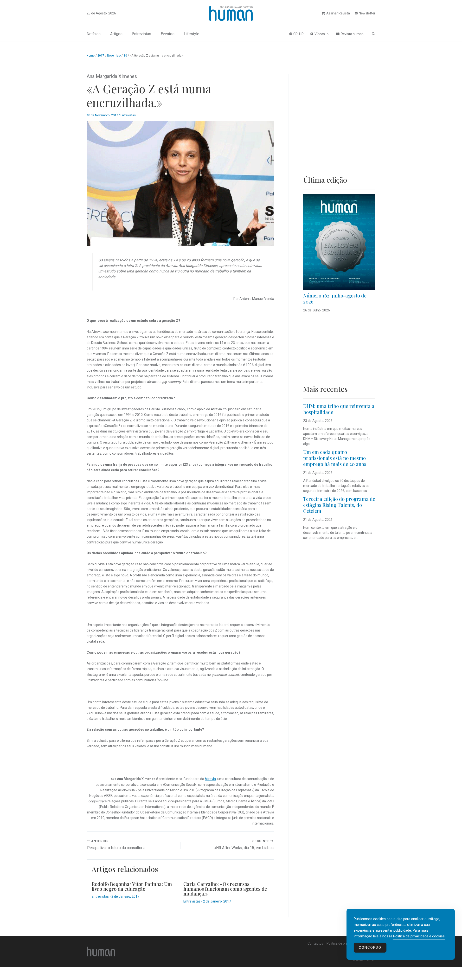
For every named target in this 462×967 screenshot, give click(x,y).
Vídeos (319, 34)
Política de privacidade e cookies (419, 936)
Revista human (352, 34)
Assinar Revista (338, 13)
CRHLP (298, 34)
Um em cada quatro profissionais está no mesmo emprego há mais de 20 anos (334, 458)
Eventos (167, 34)
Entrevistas (141, 34)
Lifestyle (191, 34)
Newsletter (367, 13)
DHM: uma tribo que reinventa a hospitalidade (338, 409)
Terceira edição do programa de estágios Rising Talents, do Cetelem (339, 505)
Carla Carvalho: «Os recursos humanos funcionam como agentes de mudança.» (225, 889)
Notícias (94, 34)
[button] (327, 34)
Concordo (370, 947)
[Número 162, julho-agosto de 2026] (339, 242)
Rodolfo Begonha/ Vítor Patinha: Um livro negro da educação (132, 886)
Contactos (315, 943)
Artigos (116, 34)
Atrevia (210, 779)
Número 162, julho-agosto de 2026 (334, 298)
